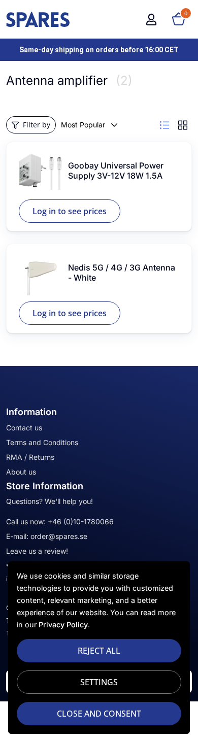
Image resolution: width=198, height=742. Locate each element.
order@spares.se (58, 536)
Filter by (36, 124)
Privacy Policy (63, 624)
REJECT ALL (99, 650)
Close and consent (99, 713)
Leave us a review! (37, 551)
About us (21, 471)
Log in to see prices (69, 211)
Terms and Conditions (42, 442)
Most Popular (83, 124)
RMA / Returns (30, 457)
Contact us (24, 427)
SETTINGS (99, 682)
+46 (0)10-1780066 (81, 521)
